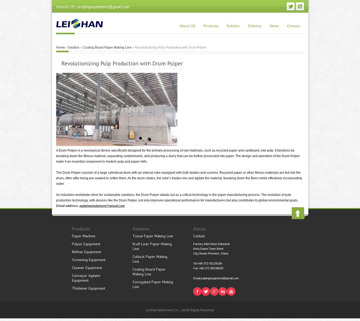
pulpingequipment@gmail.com (102, 206)
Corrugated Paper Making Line (153, 284)
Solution (233, 26)
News (274, 26)
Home (60, 47)
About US (187, 26)
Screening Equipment (88, 259)
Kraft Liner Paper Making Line (152, 246)
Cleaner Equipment (87, 267)
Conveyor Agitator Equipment (86, 278)
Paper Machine (83, 236)
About (199, 229)
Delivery (254, 26)
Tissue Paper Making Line (153, 236)
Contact (293, 26)
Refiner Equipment (86, 251)
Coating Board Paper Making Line (107, 47)
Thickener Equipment (88, 288)
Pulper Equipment (86, 244)
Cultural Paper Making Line (150, 259)
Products (210, 26)
